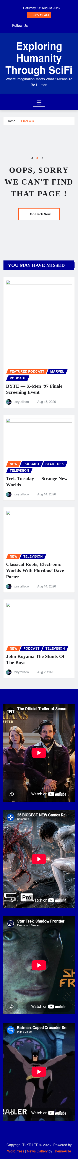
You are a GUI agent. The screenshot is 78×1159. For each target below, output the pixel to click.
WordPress (15, 1151)
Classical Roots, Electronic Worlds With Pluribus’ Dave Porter (35, 570)
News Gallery (37, 1151)
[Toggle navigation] (39, 102)
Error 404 (27, 120)
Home (11, 120)
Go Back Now (40, 214)
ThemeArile (62, 1151)
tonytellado (21, 401)
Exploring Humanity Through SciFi (39, 57)
